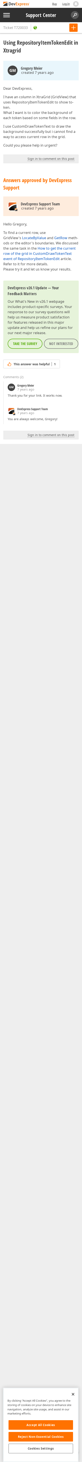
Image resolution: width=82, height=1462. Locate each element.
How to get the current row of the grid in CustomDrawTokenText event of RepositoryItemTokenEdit (39, 253)
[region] (41, 1425)
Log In (66, 4)
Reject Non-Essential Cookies (41, 1437)
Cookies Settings (41, 1448)
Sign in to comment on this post (51, 159)
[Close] (73, 1394)
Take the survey (25, 343)
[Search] (75, 15)
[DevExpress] (16, 4)
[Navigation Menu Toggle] (6, 15)
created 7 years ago (37, 72)
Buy (54, 4)
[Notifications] (76, 4)
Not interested (61, 343)
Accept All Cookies (40, 1425)
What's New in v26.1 (31, 301)
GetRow (60, 237)
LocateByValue (34, 237)
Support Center (41, 15)
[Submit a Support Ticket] (73, 28)
